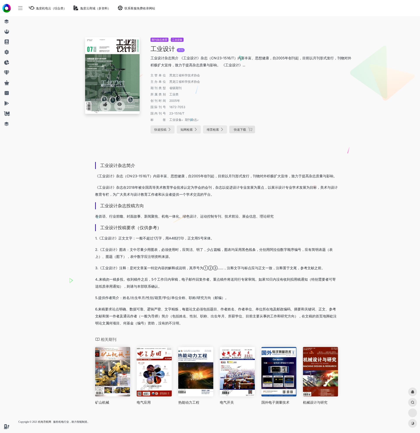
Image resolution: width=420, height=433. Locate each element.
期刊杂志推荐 (159, 39)
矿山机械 (102, 402)
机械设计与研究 (315, 402)
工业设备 (177, 39)
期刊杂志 (191, 119)
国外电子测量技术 (275, 402)
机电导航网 (44, 421)
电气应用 (144, 402)
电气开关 (227, 402)
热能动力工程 (188, 402)
